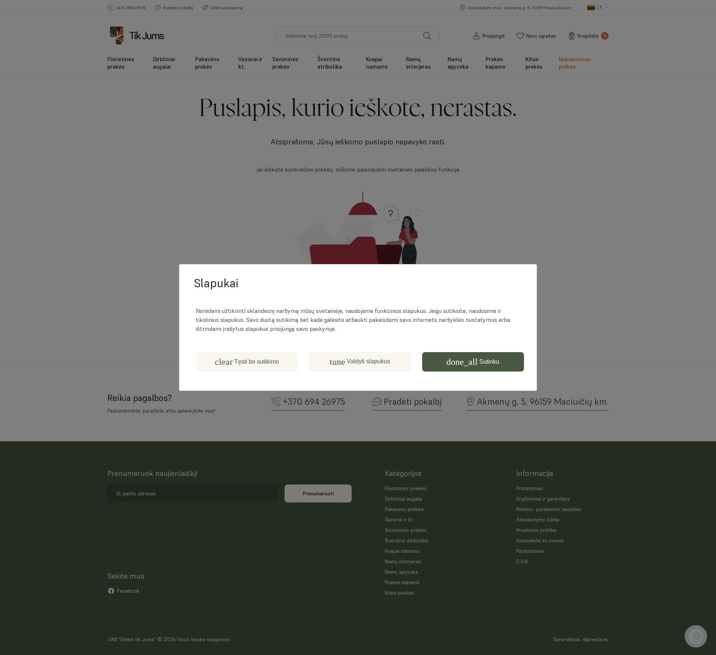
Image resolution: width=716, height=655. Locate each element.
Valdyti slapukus (360, 362)
